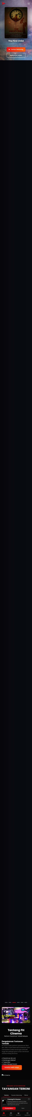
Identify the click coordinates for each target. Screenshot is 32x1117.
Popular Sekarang (16, 1095)
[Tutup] (29, 1099)
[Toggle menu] (28, 3)
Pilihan (26, 1095)
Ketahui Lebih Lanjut (12, 1067)
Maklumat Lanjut (16, 55)
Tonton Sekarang (17, 49)
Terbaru (6, 1095)
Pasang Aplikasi (9, 1108)
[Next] (27, 1015)
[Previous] (4, 1015)
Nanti (23, 1108)
